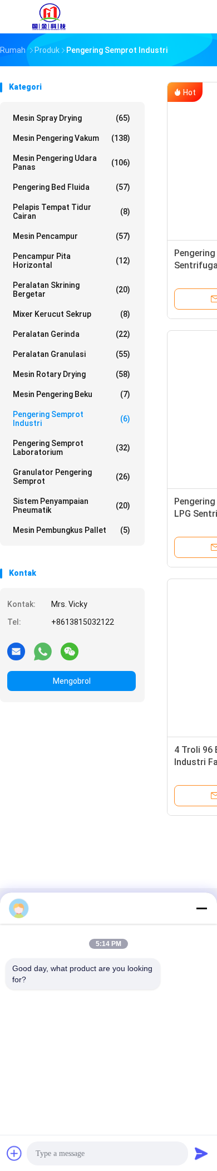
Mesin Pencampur (71, 236)
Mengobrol (72, 681)
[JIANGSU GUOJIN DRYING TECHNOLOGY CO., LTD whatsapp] (43, 651)
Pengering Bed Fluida (71, 187)
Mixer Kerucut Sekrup (71, 314)
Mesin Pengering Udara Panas (71, 163)
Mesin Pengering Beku (71, 394)
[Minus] (201, 908)
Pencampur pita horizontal (71, 261)
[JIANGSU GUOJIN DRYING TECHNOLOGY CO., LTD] (49, 16)
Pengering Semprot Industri (71, 419)
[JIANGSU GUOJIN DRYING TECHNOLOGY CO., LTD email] (16, 651)
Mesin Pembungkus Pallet (71, 530)
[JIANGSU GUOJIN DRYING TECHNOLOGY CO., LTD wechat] (69, 651)
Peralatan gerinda (71, 334)
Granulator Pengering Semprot (71, 477)
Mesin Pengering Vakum (71, 138)
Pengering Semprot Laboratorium (71, 448)
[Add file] (14, 1153)
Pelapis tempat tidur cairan (71, 212)
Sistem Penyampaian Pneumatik (71, 506)
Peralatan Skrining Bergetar (71, 289)
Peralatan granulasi (71, 354)
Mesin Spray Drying (71, 118)
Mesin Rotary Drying (71, 374)
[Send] (201, 1153)
